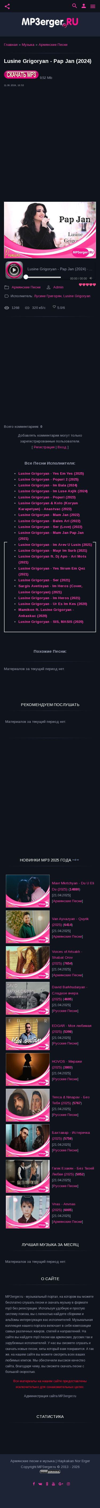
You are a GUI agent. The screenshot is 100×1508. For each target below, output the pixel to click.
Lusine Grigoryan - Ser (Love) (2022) (50, 527)
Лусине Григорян (48, 296)
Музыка (28, 45)
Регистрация (44, 447)
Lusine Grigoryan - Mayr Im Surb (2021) (52, 551)
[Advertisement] (50, 146)
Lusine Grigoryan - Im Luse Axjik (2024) (53, 491)
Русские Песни (65, 1011)
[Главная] (50, 24)
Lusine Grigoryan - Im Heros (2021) (49, 598)
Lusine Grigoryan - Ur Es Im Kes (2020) (52, 604)
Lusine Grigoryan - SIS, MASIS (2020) (50, 622)
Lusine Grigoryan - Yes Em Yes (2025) (51, 473)
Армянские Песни (53, 45)
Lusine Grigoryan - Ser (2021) (44, 580)
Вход (62, 447)
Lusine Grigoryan (76, 296)
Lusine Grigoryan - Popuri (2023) (47, 497)
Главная (11, 45)
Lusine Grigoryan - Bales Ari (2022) (49, 521)
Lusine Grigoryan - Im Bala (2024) (47, 485)
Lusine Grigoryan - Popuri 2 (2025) (48, 479)
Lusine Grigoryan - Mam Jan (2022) (49, 515)
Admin (58, 287)
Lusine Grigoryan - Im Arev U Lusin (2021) (55, 545)
